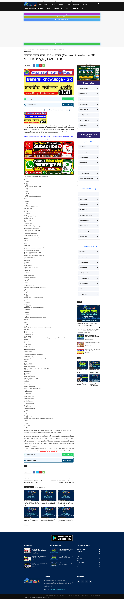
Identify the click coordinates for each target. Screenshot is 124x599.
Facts (48, 8)
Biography (56, 8)
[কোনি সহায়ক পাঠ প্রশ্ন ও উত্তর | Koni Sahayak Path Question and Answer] (88, 313)
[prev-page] (24, 525)
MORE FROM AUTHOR (40, 487)
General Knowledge (32, 49)
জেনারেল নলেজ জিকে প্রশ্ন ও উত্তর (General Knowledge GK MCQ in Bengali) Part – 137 (35, 481)
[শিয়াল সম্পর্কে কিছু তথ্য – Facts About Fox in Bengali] (82, 378)
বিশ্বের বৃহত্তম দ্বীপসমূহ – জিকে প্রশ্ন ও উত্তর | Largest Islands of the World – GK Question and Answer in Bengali (31, 520)
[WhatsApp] (43, 65)
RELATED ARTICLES (29, 487)
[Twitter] (97, 1)
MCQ (91, 381)
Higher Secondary (30, 8)
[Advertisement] (62, 31)
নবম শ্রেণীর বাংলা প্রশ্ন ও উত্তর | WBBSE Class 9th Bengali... (82, 371)
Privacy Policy (53, 1)
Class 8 (61, 4)
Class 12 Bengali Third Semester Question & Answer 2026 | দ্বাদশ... (39, 551)
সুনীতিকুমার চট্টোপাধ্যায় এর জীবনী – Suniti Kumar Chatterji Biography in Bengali (94, 371)
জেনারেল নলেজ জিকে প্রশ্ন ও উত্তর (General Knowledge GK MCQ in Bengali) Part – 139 (62, 481)
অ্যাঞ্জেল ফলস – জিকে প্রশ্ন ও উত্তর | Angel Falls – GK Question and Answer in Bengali (48, 520)
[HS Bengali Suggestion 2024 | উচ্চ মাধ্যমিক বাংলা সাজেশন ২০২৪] (54, 557)
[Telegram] (94, 1)
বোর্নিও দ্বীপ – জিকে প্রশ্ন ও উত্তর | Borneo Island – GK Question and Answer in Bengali (31, 504)
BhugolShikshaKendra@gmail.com (57, 589)
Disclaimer (47, 1)
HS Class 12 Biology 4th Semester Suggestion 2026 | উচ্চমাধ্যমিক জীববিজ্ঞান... (92, 337)
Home (25, 1)
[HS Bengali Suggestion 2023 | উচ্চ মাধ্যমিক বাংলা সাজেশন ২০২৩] (54, 550)
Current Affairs (75, 8)
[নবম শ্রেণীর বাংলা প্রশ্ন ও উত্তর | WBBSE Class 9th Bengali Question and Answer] (82, 365)
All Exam (29, 465)
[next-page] (27, 525)
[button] (98, 4)
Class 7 (53, 4)
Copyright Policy (41, 1)
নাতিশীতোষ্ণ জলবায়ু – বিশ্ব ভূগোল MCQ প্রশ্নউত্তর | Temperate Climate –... (94, 384)
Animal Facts (80, 381)
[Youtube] (99, 1)
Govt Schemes (65, 8)
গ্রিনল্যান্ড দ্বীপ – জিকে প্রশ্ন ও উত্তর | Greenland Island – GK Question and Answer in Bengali (65, 504)
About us (29, 1)
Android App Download (71, 1)
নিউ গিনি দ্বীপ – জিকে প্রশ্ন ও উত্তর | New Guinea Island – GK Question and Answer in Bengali (48, 504)
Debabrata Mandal (29, 61)
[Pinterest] (40, 65)
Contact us (34, 1)
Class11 (85, 4)
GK (82, 8)
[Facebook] (92, 1)
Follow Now (68, 99)
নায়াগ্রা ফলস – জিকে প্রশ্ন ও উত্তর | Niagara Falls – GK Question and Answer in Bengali (65, 520)
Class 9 (68, 4)
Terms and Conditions (61, 1)
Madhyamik (76, 4)
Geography (41, 8)
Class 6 (46, 4)
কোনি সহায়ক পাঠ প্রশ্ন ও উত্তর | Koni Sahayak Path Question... (87, 324)
